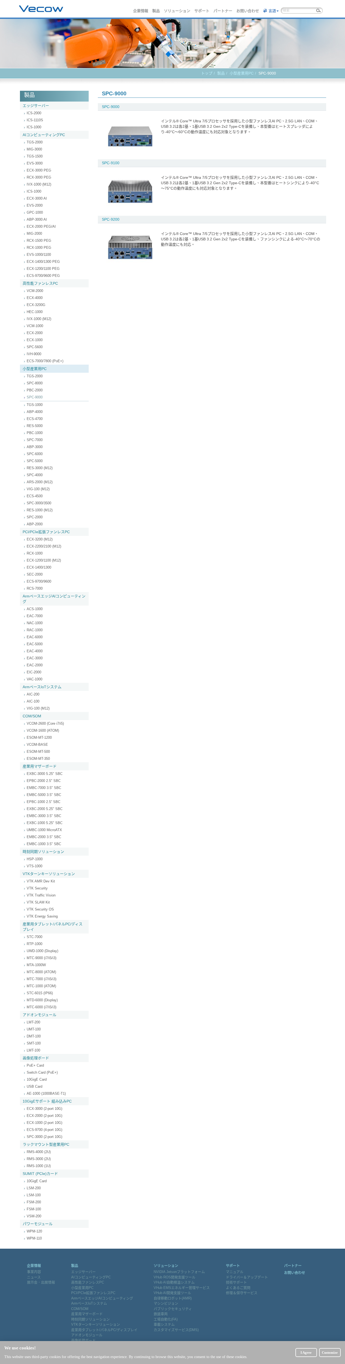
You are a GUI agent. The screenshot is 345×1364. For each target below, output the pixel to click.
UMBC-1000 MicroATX (44, 830)
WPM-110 (34, 1238)
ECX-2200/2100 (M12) (44, 546)
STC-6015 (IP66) (40, 993)
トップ (206, 73)
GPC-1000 (35, 212)
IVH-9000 (34, 354)
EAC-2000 (35, 665)
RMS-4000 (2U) (39, 1152)
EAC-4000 (35, 651)
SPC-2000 (35, 517)
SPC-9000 (35, 397)
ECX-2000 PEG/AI (41, 226)
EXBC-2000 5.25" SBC (45, 809)
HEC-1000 (35, 312)
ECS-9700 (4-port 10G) (44, 1130)
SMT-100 (34, 1043)
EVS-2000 (35, 205)
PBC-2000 (35, 390)
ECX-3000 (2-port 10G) (44, 1109)
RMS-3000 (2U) (39, 1159)
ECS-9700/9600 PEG (43, 276)
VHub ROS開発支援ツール (174, 1277)
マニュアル (234, 1272)
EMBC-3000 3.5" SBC (44, 816)
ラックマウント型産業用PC (46, 1144)
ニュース (34, 1277)
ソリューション (177, 11)
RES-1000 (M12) (40, 510)
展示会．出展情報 (41, 1282)
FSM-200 (34, 1202)
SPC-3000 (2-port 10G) (44, 1137)
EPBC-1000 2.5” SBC (43, 802)
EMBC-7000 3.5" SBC (44, 788)
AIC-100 (33, 701)
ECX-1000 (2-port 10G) (44, 1123)
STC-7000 (34, 937)
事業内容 (34, 1272)
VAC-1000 (34, 679)
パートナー (223, 11)
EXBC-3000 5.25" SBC (45, 774)
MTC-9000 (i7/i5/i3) (41, 958)
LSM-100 (34, 1195)
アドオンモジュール (39, 1015)
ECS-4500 (35, 496)
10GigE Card (37, 1079)
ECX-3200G (36, 305)
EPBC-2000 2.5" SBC (44, 781)
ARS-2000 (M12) (40, 482)
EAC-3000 (35, 658)
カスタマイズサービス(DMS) (176, 1330)
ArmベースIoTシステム (42, 687)
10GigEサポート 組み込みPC (47, 1101)
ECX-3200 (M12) (40, 539)
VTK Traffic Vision (41, 895)
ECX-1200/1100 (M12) (44, 560)
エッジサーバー (36, 105)
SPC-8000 (35, 383)
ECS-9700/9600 (39, 581)
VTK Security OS (40, 909)
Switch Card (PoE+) (42, 1072)
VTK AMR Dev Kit (41, 881)
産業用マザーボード (40, 766)
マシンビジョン (166, 1303)
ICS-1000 (34, 127)
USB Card (34, 1086)
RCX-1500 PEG (39, 240)
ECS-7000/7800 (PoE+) (45, 361)
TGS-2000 (35, 142)
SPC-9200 (110, 219)
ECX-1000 (35, 340)
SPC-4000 (35, 475)
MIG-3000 (34, 149)
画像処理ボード (36, 1058)
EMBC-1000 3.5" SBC (44, 844)
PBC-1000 (35, 433)
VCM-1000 (35, 326)
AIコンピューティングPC (44, 135)
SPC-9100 (110, 163)
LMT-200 (33, 1022)
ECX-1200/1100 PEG (43, 269)
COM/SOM (32, 716)
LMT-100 (33, 1050)
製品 (156, 11)
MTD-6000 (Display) (42, 1000)
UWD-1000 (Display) (42, 951)
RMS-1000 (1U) (39, 1166)
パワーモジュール (38, 1224)
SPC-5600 (35, 347)
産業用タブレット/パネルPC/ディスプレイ (52, 927)
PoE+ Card (35, 1065)
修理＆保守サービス (241, 1293)
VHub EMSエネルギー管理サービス (182, 1288)
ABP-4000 (35, 412)
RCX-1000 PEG (39, 248)
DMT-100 (34, 1036)
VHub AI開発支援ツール (172, 1293)
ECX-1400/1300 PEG (43, 262)
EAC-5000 (35, 644)
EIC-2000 (34, 672)
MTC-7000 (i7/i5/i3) (41, 979)
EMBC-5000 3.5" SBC (44, 795)
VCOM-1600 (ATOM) (43, 730)
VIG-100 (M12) (38, 489)
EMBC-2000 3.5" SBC (44, 837)
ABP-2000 (35, 524)
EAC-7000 (35, 616)
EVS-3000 (35, 163)
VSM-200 (34, 1216)
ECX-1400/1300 (39, 567)
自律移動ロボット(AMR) (173, 1298)
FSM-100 (34, 1209)
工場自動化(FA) (166, 1319)
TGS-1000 (35, 405)
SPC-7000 (35, 440)
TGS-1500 (35, 156)
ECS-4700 (35, 419)
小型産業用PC (242, 73)
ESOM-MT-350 (38, 759)
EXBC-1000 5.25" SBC (45, 823)
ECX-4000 (35, 298)
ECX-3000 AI (37, 198)
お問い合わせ (248, 11)
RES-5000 (35, 426)
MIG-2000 (34, 233)
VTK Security (37, 888)
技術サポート (236, 1282)
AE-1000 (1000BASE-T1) (46, 1093)
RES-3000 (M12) (40, 468)
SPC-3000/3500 (39, 503)
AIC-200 (33, 694)
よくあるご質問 (238, 1288)
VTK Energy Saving (42, 916)
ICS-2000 (34, 113)
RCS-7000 (35, 588)
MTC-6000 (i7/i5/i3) (41, 1007)
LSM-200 (34, 1188)
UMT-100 (34, 1029)
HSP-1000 (35, 859)
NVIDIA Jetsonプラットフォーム (179, 1272)
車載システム (164, 1324)
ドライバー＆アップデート (247, 1277)
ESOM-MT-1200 (39, 737)
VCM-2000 (35, 291)
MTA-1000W (36, 965)
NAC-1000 (35, 623)
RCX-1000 (35, 553)
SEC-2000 (35, 574)
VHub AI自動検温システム (174, 1282)
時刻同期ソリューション (43, 851)
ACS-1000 (35, 609)
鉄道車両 (161, 1314)
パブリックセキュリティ (173, 1309)
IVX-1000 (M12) (39, 184)
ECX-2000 (35, 333)
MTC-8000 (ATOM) (41, 972)
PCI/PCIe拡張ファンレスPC (46, 532)
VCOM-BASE (37, 745)
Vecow (41, 9)
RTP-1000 (34, 944)
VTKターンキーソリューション (49, 874)
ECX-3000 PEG (39, 170)
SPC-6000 (35, 454)
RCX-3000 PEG (39, 177)
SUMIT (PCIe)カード (40, 1173)
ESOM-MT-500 (38, 752)
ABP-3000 (35, 447)
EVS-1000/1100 (39, 255)
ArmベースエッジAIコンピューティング (54, 599)
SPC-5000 (35, 461)
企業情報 (141, 11)
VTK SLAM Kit (38, 902)
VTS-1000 (34, 866)
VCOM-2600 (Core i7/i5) (45, 723)
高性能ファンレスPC (40, 283)
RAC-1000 (35, 630)
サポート (202, 11)
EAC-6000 (35, 637)
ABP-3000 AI (37, 219)
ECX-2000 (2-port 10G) (44, 1116)
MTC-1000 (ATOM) (41, 986)
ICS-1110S (35, 120)
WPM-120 (34, 1231)
